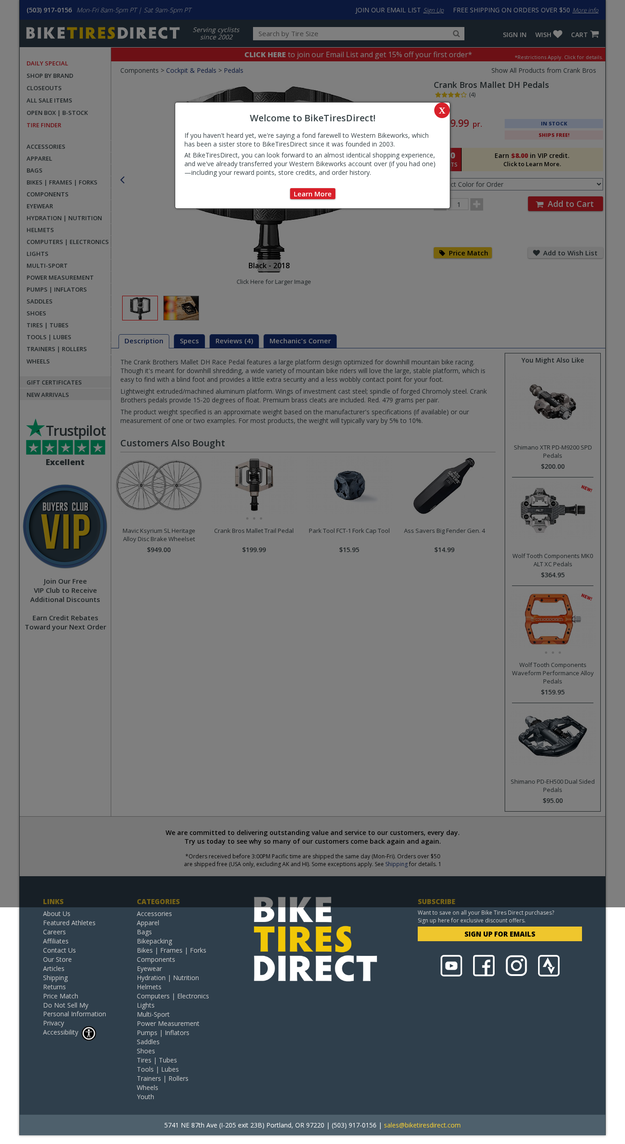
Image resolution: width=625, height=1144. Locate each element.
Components (156, 959)
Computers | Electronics (173, 996)
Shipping (55, 977)
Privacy (53, 1023)
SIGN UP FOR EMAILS (499, 933)
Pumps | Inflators (163, 1032)
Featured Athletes (69, 922)
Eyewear (149, 968)
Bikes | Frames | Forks (171, 950)
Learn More (313, 193)
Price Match (60, 996)
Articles (54, 968)
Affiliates (56, 941)
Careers (54, 931)
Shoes (146, 1050)
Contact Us (59, 950)
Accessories (154, 913)
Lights (146, 1005)
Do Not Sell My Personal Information (74, 1009)
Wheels (147, 1087)
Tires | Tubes (157, 1060)
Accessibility (60, 1032)
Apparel (148, 922)
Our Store (57, 959)
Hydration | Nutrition (168, 977)
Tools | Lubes (158, 1069)
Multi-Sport (153, 1014)
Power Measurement (168, 1023)
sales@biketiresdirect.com (422, 1125)
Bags (144, 931)
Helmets (149, 986)
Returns (54, 986)
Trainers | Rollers (163, 1078)
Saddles (148, 1041)
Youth (145, 1096)
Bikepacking (154, 941)
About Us (56, 913)
